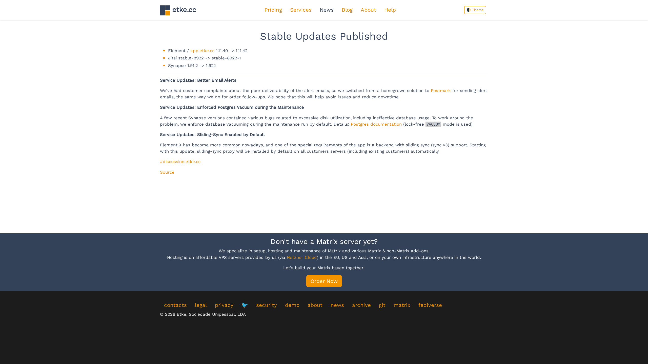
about (315, 305)
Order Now (324, 281)
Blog (347, 10)
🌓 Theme (475, 10)
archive (361, 305)
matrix (402, 305)
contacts (175, 305)
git (382, 305)
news (337, 305)
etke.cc (183, 10)
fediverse (430, 305)
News (327, 10)
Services (301, 10)
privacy (224, 305)
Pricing (273, 10)
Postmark (441, 90)
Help (390, 10)
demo (292, 305)
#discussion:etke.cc (180, 161)
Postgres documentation (376, 124)
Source (167, 172)
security (266, 305)
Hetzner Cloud (302, 257)
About (368, 10)
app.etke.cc (202, 50)
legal (201, 305)
